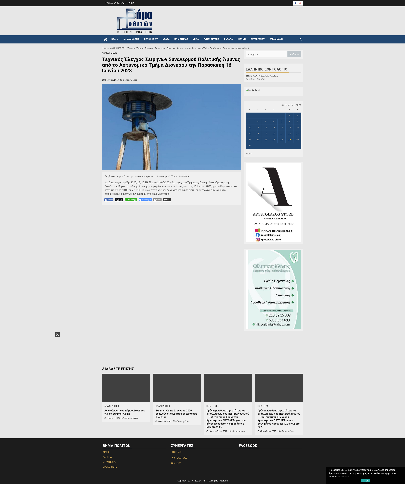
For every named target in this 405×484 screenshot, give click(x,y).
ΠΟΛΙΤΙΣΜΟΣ (181, 39)
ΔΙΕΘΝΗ (241, 39)
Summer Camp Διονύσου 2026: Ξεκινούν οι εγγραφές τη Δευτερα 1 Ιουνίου (176, 414)
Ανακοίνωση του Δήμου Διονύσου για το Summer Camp (124, 412)
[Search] (301, 39)
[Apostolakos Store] (273, 202)
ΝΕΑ (113, 39)
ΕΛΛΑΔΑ (228, 39)
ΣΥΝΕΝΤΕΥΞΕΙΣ (211, 39)
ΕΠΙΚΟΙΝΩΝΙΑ (276, 39)
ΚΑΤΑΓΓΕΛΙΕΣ (257, 39)
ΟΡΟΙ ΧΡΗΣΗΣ (110, 467)
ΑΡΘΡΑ (166, 39)
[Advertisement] (243, 20)
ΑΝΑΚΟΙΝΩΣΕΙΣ (131, 39)
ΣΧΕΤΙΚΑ (107, 457)
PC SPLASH (176, 452)
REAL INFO (176, 463)
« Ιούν (249, 153)
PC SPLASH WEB (179, 457)
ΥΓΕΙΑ (196, 39)
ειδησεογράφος (130, 80)
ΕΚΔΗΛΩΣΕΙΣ (151, 39)
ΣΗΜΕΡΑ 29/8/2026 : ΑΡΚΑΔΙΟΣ (262, 75)
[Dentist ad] (273, 289)
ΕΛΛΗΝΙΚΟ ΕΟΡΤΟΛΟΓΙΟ (266, 69)
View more (343, 476)
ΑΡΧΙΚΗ (106, 452)
